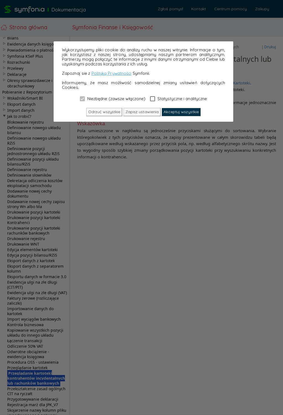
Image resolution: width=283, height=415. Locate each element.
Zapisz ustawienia (142, 111)
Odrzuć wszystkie (104, 111)
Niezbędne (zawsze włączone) (116, 98)
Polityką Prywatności (111, 73)
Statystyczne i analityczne (181, 98)
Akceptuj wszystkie (181, 111)
